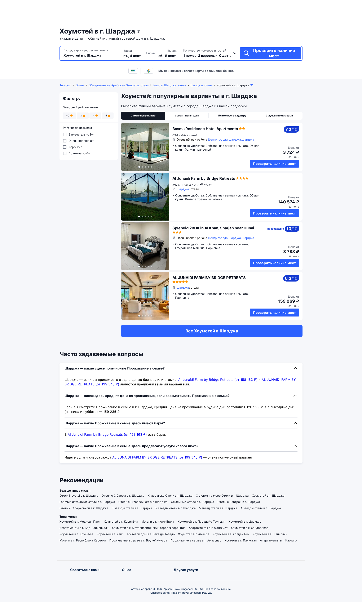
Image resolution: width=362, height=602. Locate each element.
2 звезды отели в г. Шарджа (175, 508)
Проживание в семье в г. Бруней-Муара (138, 540)
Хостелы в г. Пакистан (241, 540)
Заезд (127, 50)
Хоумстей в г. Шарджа (268, 495)
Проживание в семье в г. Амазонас (196, 540)
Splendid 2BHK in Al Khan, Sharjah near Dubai (213, 228)
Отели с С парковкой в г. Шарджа (83, 508)
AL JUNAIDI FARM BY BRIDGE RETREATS (209, 277)
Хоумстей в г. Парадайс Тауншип (201, 521)
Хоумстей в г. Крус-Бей (76, 534)
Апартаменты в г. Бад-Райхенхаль (84, 528)
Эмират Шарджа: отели (169, 85)
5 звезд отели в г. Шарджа (218, 508)
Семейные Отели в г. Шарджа (192, 502)
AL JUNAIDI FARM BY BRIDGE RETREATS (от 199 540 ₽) (157, 457)
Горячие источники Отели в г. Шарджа (87, 502)
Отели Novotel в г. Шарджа (78, 495)
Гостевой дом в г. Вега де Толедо (151, 534)
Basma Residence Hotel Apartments (205, 129)
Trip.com (65, 85)
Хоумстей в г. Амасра (193, 534)
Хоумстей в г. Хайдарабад (250, 528)
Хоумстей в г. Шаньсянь (270, 534)
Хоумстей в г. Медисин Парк (80, 521)
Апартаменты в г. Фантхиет (208, 528)
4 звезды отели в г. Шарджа (260, 508)
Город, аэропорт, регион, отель (85, 50)
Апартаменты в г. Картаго (278, 540)
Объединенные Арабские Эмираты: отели (119, 85)
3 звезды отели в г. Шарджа (132, 508)
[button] (315, 6)
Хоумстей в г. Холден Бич (231, 534)
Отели (80, 85)
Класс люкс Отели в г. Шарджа (170, 495)
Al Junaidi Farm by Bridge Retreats (203, 178)
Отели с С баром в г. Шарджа (123, 495)
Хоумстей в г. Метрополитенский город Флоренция (148, 528)
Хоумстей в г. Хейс (110, 534)
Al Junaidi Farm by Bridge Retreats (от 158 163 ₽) (217, 379)
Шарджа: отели (201, 85)
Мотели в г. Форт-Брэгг (157, 521)
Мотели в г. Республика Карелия (82, 540)
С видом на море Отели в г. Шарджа (222, 495)
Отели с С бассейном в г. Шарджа (143, 502)
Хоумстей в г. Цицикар (245, 521)
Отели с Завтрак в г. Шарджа (238, 502)
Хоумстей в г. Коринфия (121, 521)
